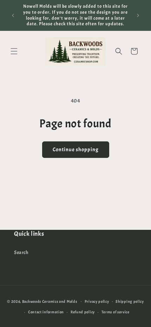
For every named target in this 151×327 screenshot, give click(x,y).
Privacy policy (97, 301)
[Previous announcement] (13, 15)
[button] (14, 51)
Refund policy (83, 311)
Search (21, 252)
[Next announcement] (138, 15)
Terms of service (115, 311)
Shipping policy (130, 301)
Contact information (46, 311)
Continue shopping (76, 149)
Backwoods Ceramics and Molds (49, 301)
